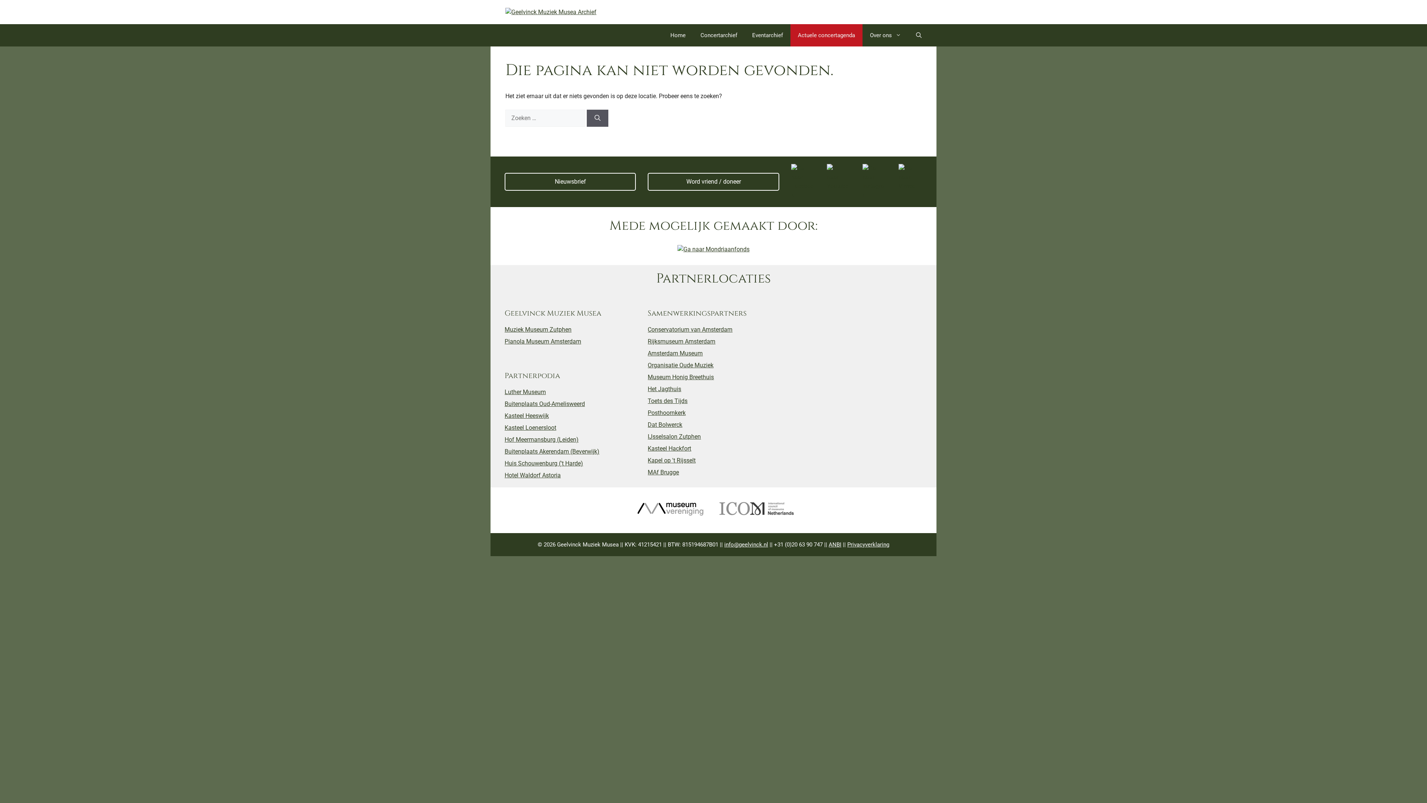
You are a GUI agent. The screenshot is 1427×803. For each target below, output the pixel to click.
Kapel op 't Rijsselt (672, 460)
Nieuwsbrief (570, 181)
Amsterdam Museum (675, 353)
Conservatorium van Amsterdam (690, 329)
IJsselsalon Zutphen (674, 436)
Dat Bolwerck (665, 424)
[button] (919, 35)
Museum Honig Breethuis (681, 377)
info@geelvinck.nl (746, 544)
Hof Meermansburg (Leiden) (542, 439)
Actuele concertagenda (826, 35)
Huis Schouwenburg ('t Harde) (544, 463)
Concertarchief (718, 35)
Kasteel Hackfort (669, 448)
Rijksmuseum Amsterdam (681, 341)
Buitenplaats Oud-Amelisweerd (545, 403)
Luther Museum (525, 392)
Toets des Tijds (667, 400)
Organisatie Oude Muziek (681, 365)
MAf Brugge (663, 472)
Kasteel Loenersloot (530, 427)
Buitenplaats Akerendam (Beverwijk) (552, 451)
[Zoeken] (597, 118)
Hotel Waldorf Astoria (533, 475)
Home (678, 35)
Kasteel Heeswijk (527, 415)
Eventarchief (767, 35)
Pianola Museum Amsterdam (543, 341)
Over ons (881, 35)
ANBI (835, 544)
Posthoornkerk (667, 412)
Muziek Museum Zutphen (538, 329)
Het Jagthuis (664, 389)
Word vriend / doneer (713, 181)
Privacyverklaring (868, 544)
